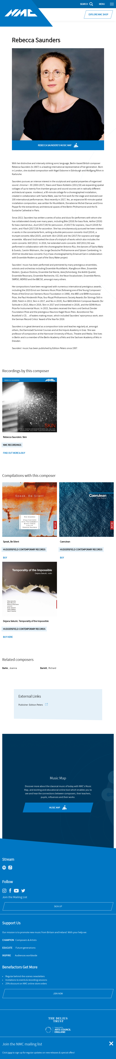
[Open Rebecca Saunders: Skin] (29, 405)
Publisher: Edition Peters (30, 705)
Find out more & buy (14, 453)
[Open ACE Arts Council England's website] (58, 1030)
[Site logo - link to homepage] (26, 13)
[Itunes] (11, 869)
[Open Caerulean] (86, 509)
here (10, 1052)
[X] (24, 892)
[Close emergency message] (111, 1043)
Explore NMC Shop (98, 14)
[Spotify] (5, 869)
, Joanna (9, 668)
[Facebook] (11, 892)
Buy (5, 557)
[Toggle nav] (112, 4)
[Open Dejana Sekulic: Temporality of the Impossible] (29, 589)
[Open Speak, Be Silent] (29, 509)
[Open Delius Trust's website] (58, 1019)
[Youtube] (17, 892)
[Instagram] (5, 892)
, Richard (48, 668)
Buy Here (8, 637)
